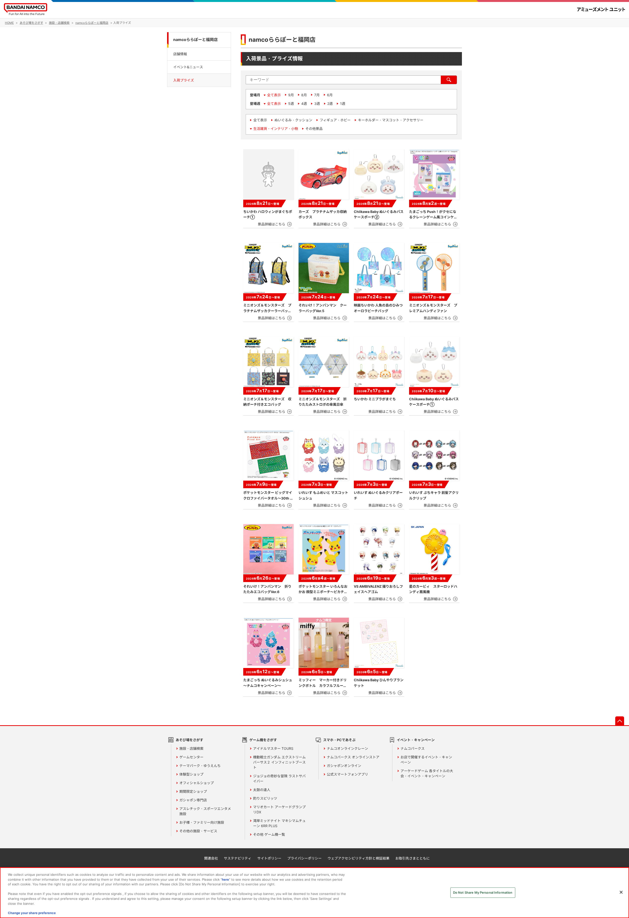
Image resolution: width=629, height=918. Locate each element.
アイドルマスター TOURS (273, 748)
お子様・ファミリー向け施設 (201, 822)
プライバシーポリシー (304, 858)
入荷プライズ (183, 80)
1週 (342, 103)
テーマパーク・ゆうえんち (200, 766)
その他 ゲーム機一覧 (269, 834)
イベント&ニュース (188, 67)
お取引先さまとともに (412, 858)
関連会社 (211, 858)
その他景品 (314, 128)
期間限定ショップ (193, 791)
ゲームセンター (191, 757)
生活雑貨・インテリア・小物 (275, 128)
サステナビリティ (237, 858)
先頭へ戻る (619, 720)
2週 (330, 103)
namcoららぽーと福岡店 (195, 39)
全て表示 (274, 95)
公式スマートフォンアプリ (347, 774)
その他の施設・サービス (198, 831)
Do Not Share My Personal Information (483, 892)
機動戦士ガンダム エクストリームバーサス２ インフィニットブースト (279, 762)
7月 (317, 95)
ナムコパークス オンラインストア (353, 757)
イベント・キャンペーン (416, 740)
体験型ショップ (191, 774)
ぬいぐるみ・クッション (293, 120)
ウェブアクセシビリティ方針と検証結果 (358, 858)
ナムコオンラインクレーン (347, 748)
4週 (304, 103)
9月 (291, 95)
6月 (330, 95)
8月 (304, 95)
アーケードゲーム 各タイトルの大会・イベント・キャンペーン (426, 773)
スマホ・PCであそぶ (339, 740)
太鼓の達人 (261, 790)
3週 (317, 103)
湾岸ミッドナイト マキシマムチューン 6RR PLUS (279, 823)
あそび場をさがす (189, 740)
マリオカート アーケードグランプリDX (279, 809)
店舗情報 (180, 54)
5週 (291, 103)
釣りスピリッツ (265, 798)
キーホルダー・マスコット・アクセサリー (390, 120)
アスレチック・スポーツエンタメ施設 (205, 811)
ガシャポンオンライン (344, 766)
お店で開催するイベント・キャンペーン (426, 759)
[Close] (621, 892)
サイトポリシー (269, 858)
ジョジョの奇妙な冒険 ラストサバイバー (279, 778)
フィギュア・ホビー (335, 120)
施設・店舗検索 (191, 748)
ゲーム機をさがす (263, 740)
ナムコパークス (412, 748)
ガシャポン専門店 (193, 800)
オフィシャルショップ (196, 783)
